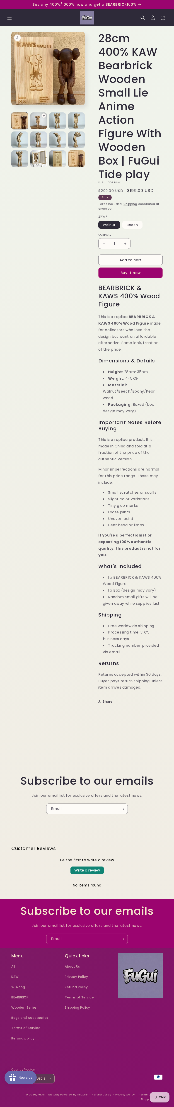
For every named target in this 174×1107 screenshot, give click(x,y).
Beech (132, 225)
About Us (72, 966)
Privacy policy (125, 1094)
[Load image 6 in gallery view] (57, 139)
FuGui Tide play (49, 1094)
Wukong (18, 987)
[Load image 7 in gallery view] (76, 139)
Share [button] (108, 701)
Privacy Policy (76, 976)
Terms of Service (26, 1028)
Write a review (87, 870)
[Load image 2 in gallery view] (57, 120)
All (13, 966)
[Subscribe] (123, 809)
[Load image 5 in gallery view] (38, 139)
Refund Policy (76, 987)
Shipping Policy (77, 1007)
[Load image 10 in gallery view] (57, 158)
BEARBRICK (19, 997)
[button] (9, 18)
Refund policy (23, 1038)
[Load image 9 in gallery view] (38, 158)
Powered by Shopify (74, 1094)
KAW (15, 976)
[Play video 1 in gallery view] (38, 120)
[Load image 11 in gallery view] (76, 158)
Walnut (109, 225)
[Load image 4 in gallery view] (19, 139)
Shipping (130, 204)
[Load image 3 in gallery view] (76, 120)
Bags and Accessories (29, 1017)
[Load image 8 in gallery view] (19, 158)
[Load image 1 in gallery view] (19, 120)
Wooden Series (24, 1007)
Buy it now (131, 272)
